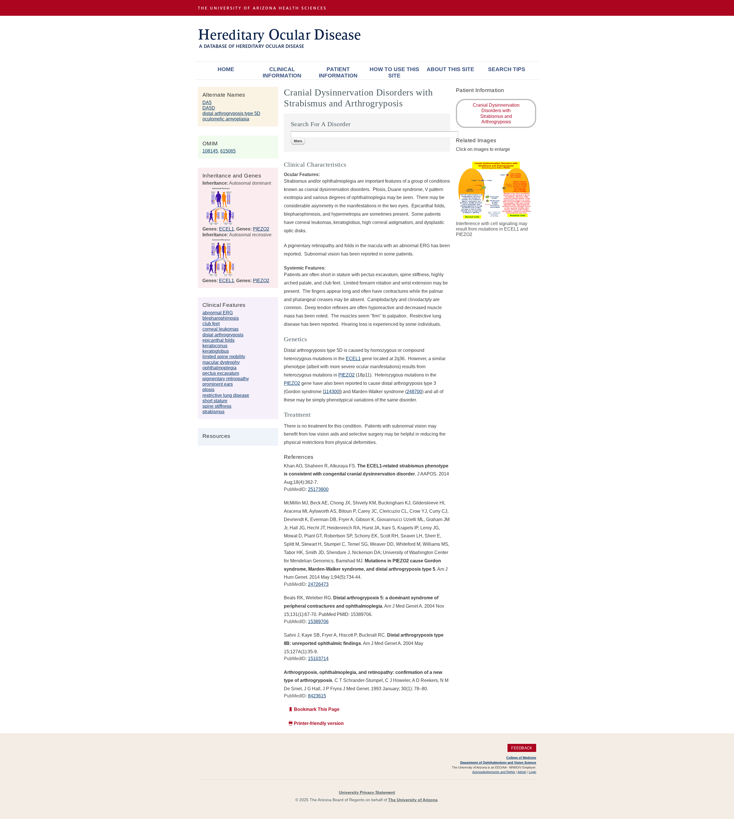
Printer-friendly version (319, 723)
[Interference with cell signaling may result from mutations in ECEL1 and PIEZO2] (496, 217)
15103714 (318, 658)
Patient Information (338, 72)
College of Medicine (521, 757)
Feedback (521, 748)
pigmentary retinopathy (225, 378)
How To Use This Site (394, 72)
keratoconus (214, 345)
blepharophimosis (220, 318)
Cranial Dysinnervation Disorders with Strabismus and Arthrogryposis (496, 113)
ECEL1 (226, 229)
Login (532, 772)
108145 (210, 151)
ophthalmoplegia (219, 367)
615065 (228, 151)
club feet (211, 323)
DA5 (207, 102)
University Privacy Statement (367, 792)
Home (226, 69)
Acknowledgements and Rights (493, 772)
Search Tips (506, 69)
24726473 (318, 584)
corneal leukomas (220, 329)
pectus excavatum (220, 373)
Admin (522, 772)
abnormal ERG (217, 312)
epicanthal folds (218, 340)
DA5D (208, 108)
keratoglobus (215, 351)
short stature (214, 400)
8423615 (317, 695)
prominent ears (217, 384)
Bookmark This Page (316, 709)
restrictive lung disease (225, 395)
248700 (414, 391)
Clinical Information (282, 72)
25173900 (318, 489)
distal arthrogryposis (222, 334)
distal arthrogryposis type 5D (231, 113)
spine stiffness (216, 406)
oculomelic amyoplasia (225, 118)
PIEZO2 (261, 229)
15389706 (318, 621)
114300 (331, 391)
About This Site (450, 69)
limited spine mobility (223, 356)
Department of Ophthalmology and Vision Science (498, 762)
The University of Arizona (413, 799)
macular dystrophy (221, 362)
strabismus (213, 411)
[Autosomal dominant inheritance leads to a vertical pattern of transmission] (220, 223)
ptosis (208, 389)
